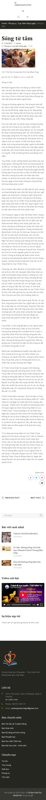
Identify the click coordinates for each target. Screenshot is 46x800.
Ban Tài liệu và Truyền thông (14, 724)
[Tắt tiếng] (38, 605)
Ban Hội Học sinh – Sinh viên (14, 745)
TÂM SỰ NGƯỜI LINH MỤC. (25, 533)
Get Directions (11, 700)
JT (32, 795)
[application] (23, 595)
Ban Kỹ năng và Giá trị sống (13, 732)
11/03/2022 (8, 43)
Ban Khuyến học (8, 737)
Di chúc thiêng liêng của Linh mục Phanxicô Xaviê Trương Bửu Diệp (28, 550)
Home (4, 23)
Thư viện (5, 777)
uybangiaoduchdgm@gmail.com (24, 708)
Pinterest (42, 477)
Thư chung (6, 765)
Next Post (36, 498)
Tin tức (5, 761)
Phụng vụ (12, 23)
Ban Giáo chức (8, 728)
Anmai (18, 43)
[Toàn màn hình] (41, 605)
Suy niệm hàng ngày (27, 23)
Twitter (36, 477)
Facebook (30, 477)
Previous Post (12, 498)
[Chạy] (4, 605)
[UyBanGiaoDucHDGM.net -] (23, 4)
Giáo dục (5, 769)
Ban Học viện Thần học (11, 741)
